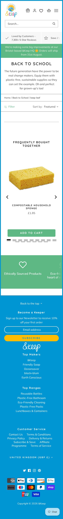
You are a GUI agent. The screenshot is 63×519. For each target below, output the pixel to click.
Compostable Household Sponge (31, 207)
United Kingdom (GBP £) (30, 457)
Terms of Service (41, 445)
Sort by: (38, 106)
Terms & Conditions (39, 434)
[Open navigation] (56, 10)
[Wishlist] (42, 10)
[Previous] (7, 197)
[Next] (55, 197)
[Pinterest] (39, 470)
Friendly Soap (31, 364)
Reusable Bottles (31, 393)
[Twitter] (24, 470)
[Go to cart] (49, 10)
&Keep (31, 360)
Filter (11, 106)
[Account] (34, 10)
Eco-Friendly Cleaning (31, 402)
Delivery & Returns (40, 438)
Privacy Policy (16, 438)
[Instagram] (34, 470)
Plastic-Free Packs (31, 406)
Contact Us (16, 434)
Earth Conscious (31, 377)
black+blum (31, 373)
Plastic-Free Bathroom (31, 398)
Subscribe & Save (25, 442)
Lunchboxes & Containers (31, 411)
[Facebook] (29, 470)
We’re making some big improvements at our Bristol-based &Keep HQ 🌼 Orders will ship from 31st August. (31, 50)
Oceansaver (31, 369)
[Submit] (54, 23)
